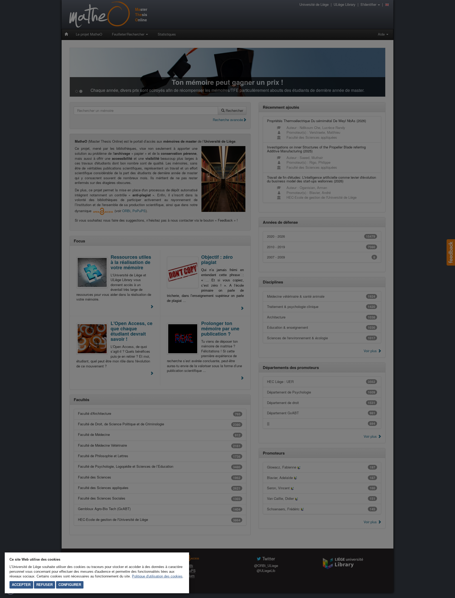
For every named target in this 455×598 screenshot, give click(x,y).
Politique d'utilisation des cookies (157, 576)
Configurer (69, 585)
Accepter (21, 585)
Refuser (44, 585)
